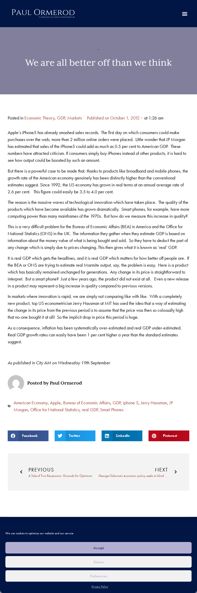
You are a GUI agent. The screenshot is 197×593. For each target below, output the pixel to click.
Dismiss (98, 562)
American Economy (31, 403)
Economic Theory (39, 118)
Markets (74, 118)
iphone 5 (131, 403)
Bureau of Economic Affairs (86, 403)
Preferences (98, 576)
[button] (184, 13)
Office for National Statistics (55, 410)
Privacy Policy (100, 587)
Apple (55, 403)
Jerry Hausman (154, 403)
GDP (61, 118)
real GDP (90, 410)
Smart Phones (111, 410)
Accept (98, 547)
